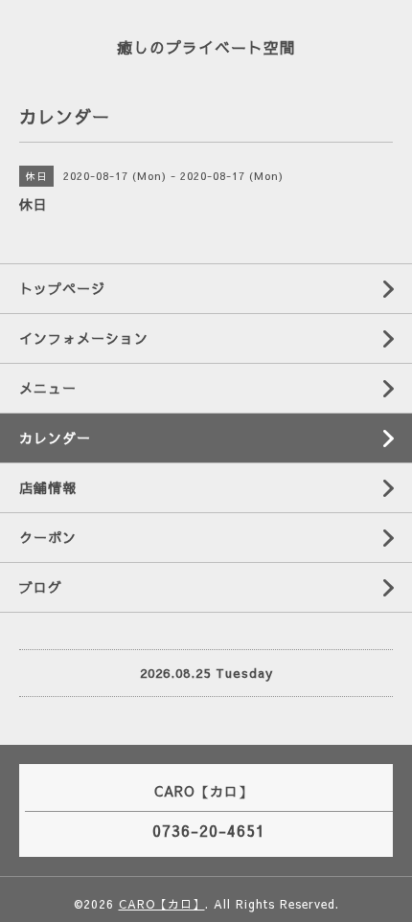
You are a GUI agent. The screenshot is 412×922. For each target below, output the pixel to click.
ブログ (40, 586)
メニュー (48, 387)
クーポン (48, 537)
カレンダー (55, 437)
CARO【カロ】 (162, 903)
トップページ (62, 288)
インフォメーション (84, 338)
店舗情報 (48, 487)
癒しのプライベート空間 (206, 46)
